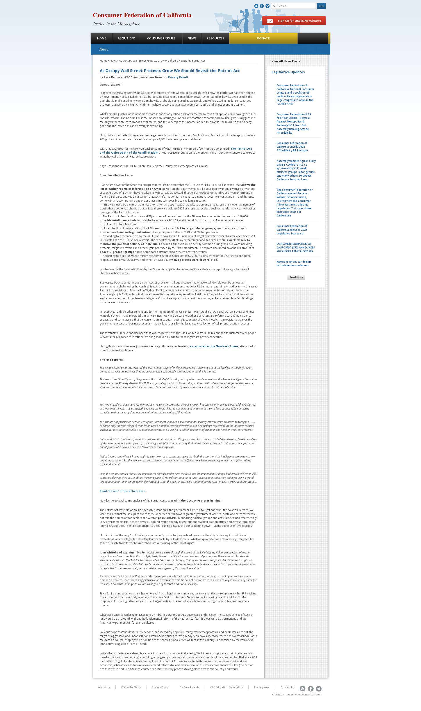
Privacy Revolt (178, 77)
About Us (104, 687)
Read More (296, 277)
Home (101, 38)
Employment (262, 687)
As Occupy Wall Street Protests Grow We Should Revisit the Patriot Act (162, 60)
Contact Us (287, 687)
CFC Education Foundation (226, 687)
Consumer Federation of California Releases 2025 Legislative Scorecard (292, 229)
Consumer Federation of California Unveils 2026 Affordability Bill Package (292, 146)
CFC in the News (131, 687)
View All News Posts (286, 61)
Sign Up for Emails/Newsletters (299, 21)
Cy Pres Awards (189, 687)
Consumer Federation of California (142, 15)
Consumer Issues (161, 38)
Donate (263, 38)
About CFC (126, 38)
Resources (215, 38)
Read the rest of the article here (122, 491)
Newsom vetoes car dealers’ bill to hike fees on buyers (294, 263)
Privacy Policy (160, 687)
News (192, 38)
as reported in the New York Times (214, 346)
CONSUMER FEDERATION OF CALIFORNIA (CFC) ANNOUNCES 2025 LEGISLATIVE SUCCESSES (296, 247)
